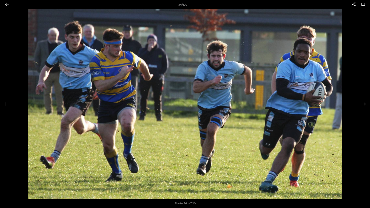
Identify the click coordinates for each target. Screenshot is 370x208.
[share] (354, 4)
